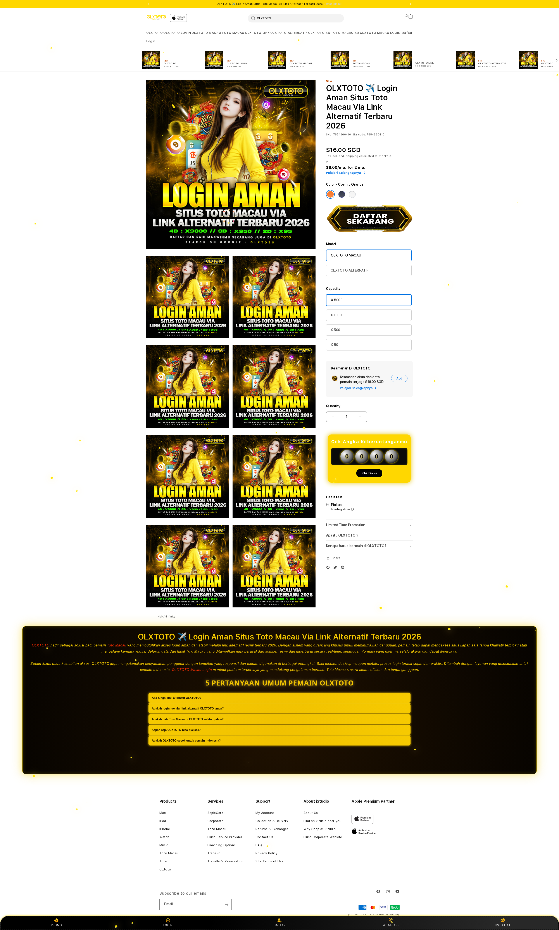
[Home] (156, 17)
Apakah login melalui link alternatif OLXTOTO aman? (188, 708)
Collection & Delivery (271, 821)
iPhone (164, 829)
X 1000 (336, 315)
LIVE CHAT (502, 925)
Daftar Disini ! (333, 3)
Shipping (352, 156)
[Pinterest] (344, 568)
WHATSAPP (391, 925)
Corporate (215, 821)
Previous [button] (148, 4)
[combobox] (296, 18)
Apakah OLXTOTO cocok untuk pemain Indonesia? (186, 740)
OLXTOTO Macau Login (192, 670)
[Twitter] (336, 568)
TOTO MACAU (233, 32)
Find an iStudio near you (322, 821)
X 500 (335, 330)
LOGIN (168, 925)
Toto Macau (116, 645)
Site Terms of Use (269, 861)
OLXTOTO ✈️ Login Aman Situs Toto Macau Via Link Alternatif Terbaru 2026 (279, 3)
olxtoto (165, 869)
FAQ (258, 845)
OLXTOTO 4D (319, 32)
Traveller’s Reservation (225, 861)
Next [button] (410, 4)
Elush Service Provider (224, 837)
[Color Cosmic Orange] (330, 194)
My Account (264, 813)
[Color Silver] (352, 194)
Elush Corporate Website (323, 837)
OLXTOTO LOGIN (177, 32)
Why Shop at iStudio (320, 829)
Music (163, 845)
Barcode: (359, 134)
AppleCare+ (216, 813)
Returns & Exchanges (271, 829)
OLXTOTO (154, 32)
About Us (311, 813)
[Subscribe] (226, 904)
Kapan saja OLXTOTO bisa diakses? (176, 730)
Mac (162, 813)
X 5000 (337, 300)
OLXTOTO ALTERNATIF (289, 32)
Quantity (333, 406)
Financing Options (221, 845)
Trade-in (214, 853)
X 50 (334, 345)
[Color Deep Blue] (341, 194)
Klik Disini (369, 473)
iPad (162, 821)
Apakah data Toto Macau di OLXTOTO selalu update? (188, 719)
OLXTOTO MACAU (206, 32)
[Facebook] (329, 568)
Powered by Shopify (386, 914)
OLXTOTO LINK (257, 32)
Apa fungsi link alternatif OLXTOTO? (176, 697)
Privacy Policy (266, 853)
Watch (164, 837)
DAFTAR (279, 925)
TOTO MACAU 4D (345, 32)
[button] (154, 33)
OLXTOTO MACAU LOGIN (380, 32)
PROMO (56, 925)
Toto (163, 861)
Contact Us (264, 837)
